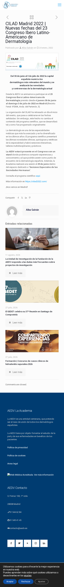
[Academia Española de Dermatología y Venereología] (10, 5)
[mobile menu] (59, 5)
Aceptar (9, 581)
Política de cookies (16, 455)
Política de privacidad (17, 447)
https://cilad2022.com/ (36, 181)
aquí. (38, 176)
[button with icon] (11, 543)
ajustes (28, 575)
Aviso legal (12, 463)
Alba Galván (27, 48)
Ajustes (41, 581)
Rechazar (25, 581)
